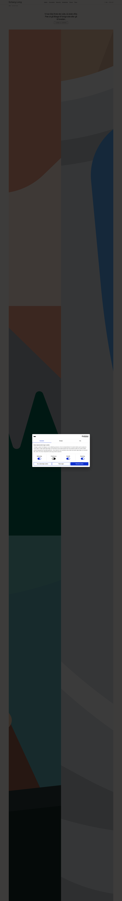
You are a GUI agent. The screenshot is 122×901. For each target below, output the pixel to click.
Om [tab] (80, 440)
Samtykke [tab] (42, 440)
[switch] (54, 459)
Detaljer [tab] (61, 440)
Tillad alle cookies (79, 463)
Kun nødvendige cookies (42, 463)
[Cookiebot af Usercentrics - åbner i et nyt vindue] (82, 437)
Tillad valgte (61, 463)
